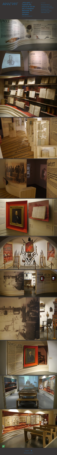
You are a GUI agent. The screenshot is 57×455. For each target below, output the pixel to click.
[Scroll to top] (53, 446)
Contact (27, 450)
